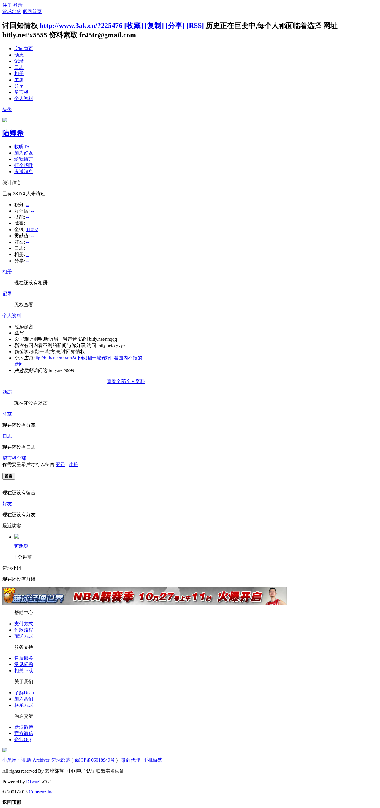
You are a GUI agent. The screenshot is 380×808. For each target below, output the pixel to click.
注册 (7, 5)
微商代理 (130, 760)
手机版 (25, 760)
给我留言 (23, 159)
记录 (19, 61)
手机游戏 (152, 760)
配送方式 (23, 636)
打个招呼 (23, 165)
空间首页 (23, 48)
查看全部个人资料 (126, 381)
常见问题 (23, 664)
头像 (7, 109)
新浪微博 (23, 727)
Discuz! (33, 781)
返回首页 (32, 11)
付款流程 (23, 629)
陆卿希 (13, 133)
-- (27, 204)
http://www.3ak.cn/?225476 (81, 25)
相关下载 (23, 670)
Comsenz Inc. (42, 791)
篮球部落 (11, 11)
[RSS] (195, 25)
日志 (19, 67)
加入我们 (23, 698)
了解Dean (24, 692)
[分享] (175, 25)
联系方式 (23, 705)
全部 (21, 458)
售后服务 (23, 658)
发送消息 (23, 171)
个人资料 (23, 98)
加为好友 (23, 152)
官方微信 (23, 733)
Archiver (41, 760)
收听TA (22, 146)
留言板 (21, 92)
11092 (32, 229)
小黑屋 (9, 760)
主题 (19, 79)
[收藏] (133, 25)
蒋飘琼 (21, 546)
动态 (19, 54)
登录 (18, 5)
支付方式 (23, 623)
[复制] (154, 25)
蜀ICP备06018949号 (95, 760)
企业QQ (22, 739)
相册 (19, 73)
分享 (19, 86)
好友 (7, 503)
